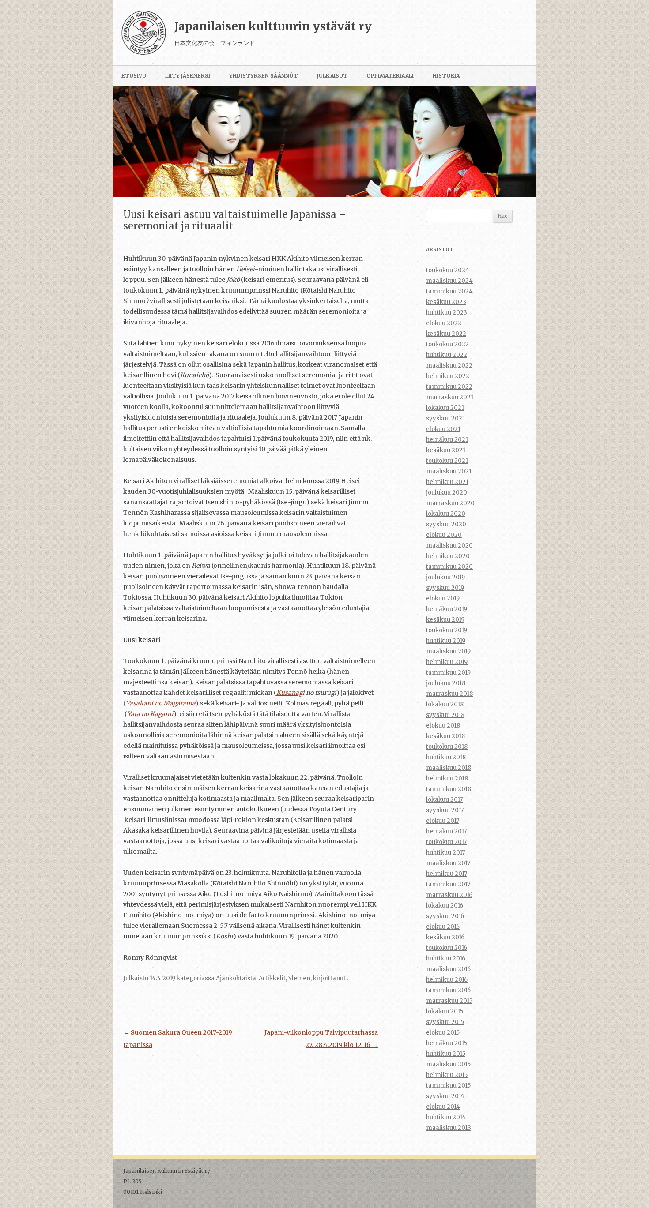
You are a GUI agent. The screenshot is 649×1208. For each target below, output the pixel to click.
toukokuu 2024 (447, 270)
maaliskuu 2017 (448, 863)
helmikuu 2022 (447, 376)
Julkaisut (332, 75)
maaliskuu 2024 (449, 281)
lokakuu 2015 (444, 1011)
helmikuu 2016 (447, 979)
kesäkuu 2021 (445, 450)
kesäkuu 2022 (446, 334)
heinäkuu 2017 (446, 831)
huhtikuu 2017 (445, 852)
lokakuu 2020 (445, 514)
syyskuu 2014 (445, 1096)
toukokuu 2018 (447, 746)
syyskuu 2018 (445, 715)
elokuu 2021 (443, 429)
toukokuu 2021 (447, 461)
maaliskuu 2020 (449, 545)
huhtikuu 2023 (446, 312)
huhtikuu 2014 (446, 1117)
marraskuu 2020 (450, 503)
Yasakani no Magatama (161, 703)
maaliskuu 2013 (448, 1128)
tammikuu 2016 (448, 990)
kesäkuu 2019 (445, 619)
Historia (446, 75)
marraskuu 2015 (449, 1001)
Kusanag (289, 693)
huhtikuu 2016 (445, 958)
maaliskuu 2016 (448, 969)
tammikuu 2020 (449, 566)
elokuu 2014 (443, 1106)
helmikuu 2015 (447, 1075)
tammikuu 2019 (448, 672)
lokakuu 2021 (445, 408)
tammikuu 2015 (448, 1085)
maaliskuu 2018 (448, 768)
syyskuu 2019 (445, 588)
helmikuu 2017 (446, 874)
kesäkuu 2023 (446, 302)
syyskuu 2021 (445, 418)
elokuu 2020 (444, 535)
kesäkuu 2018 (445, 736)
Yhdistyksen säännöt (263, 75)
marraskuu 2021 (449, 397)
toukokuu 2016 (446, 948)
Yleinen (299, 978)
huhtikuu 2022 (446, 355)
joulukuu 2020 (446, 492)
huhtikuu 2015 (445, 1054)
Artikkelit (272, 978)
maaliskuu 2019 (448, 651)
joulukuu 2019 (445, 577)
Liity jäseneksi (187, 75)
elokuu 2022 (443, 323)
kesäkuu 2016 (445, 937)
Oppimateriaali (390, 75)
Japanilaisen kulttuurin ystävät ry (273, 26)
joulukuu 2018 (445, 683)
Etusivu (133, 75)
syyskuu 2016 (445, 916)
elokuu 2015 (443, 1032)
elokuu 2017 (442, 821)
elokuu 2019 (443, 598)
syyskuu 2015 (445, 1022)
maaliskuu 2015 (448, 1064)
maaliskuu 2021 (449, 471)
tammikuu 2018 (448, 789)
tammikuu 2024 (449, 291)
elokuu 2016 (443, 926)
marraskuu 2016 (449, 895)
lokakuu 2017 (444, 799)
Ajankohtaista (236, 978)
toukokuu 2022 (447, 344)
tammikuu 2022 (449, 386)
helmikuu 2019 (447, 662)
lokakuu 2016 (444, 905)
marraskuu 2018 (449, 694)
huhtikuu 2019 (445, 641)
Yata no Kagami (150, 714)
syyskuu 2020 (446, 524)
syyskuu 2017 (445, 810)
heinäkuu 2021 (447, 439)
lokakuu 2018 (445, 704)
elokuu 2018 (443, 725)
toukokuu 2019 (446, 630)
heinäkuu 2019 (446, 609)
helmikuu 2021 (447, 482)
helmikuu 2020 (448, 556)
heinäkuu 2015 (446, 1043)
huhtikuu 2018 (446, 757)
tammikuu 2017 (448, 884)
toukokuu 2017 (446, 842)
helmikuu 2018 (447, 778)
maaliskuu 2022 (449, 365)
